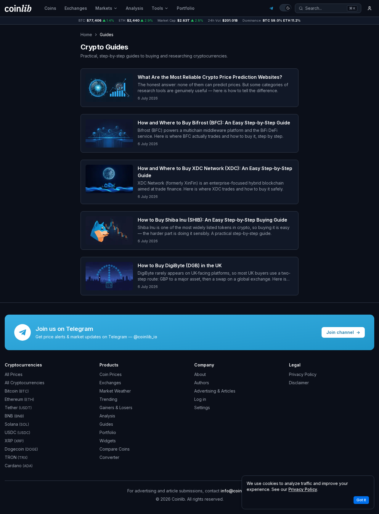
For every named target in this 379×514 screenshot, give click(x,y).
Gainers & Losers (115, 407)
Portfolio (186, 8)
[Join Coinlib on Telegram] (271, 8)
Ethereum (19, 399)
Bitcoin (17, 390)
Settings (202, 407)
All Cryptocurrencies (24, 382)
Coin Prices (110, 374)
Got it (361, 500)
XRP (14, 440)
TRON (16, 457)
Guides (106, 424)
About (200, 374)
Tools (157, 8)
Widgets (107, 440)
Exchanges (76, 8)
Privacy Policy (303, 374)
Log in (200, 399)
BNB (14, 415)
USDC (17, 432)
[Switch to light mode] (285, 7)
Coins (50, 8)
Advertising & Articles (214, 390)
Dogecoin (21, 448)
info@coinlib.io (236, 490)
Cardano (19, 465)
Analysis (134, 8)
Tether (18, 407)
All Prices (14, 374)
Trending (108, 399)
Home (86, 34)
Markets (103, 8)
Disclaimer (299, 382)
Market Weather (115, 390)
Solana (17, 424)
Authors (201, 382)
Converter (109, 457)
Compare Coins (114, 448)
